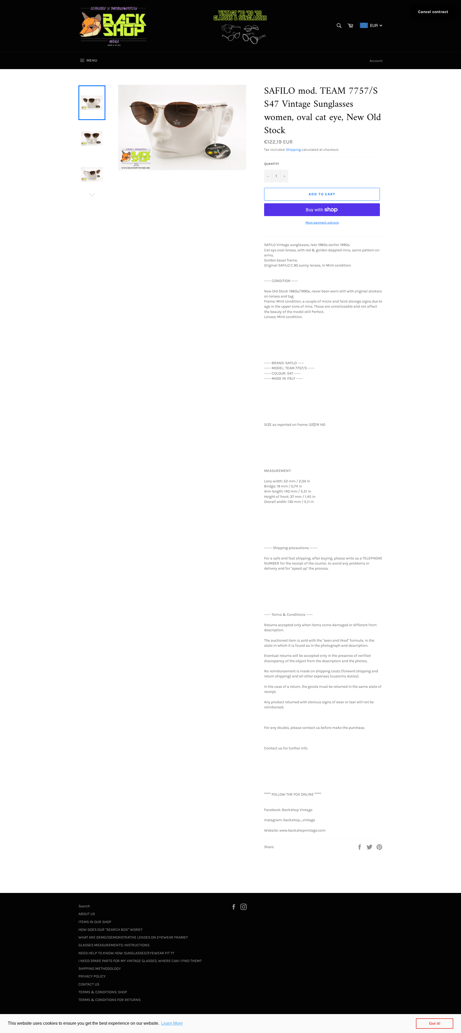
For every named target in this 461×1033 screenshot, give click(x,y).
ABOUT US (86, 914)
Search (84, 906)
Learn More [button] (172, 1023)
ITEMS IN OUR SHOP (94, 922)
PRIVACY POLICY (92, 976)
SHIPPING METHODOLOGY (99, 968)
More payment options (322, 222)
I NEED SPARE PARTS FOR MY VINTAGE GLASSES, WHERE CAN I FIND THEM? (140, 961)
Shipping (293, 150)
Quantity (271, 164)
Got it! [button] (434, 1023)
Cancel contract (433, 11)
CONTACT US (88, 984)
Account (376, 61)
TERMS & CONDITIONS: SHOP (102, 992)
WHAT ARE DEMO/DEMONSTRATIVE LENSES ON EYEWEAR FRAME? (133, 937)
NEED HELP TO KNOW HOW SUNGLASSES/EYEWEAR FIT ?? (126, 953)
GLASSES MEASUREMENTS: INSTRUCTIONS (113, 945)
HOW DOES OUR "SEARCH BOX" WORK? (110, 929)
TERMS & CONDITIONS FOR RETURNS (109, 1000)
